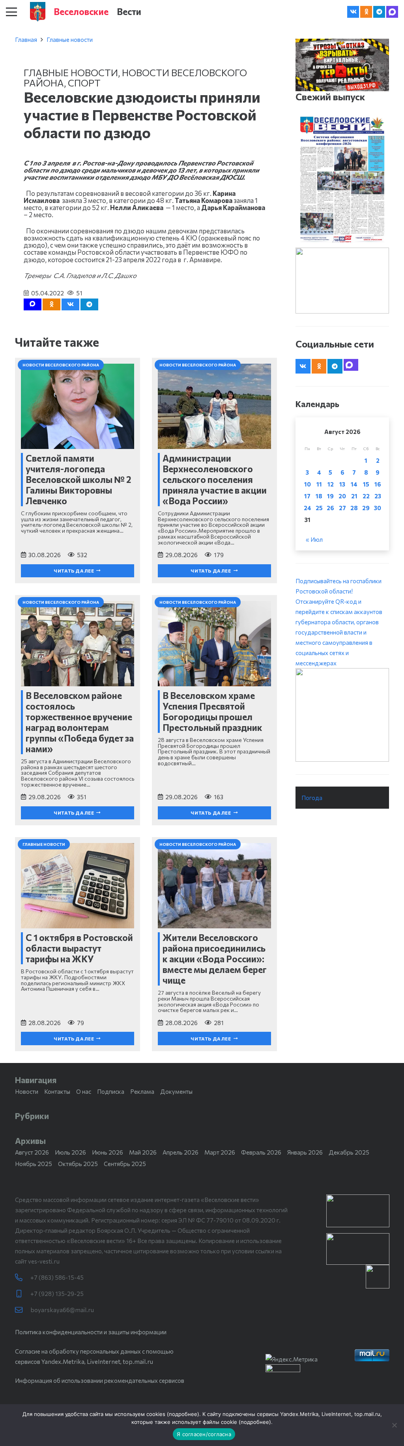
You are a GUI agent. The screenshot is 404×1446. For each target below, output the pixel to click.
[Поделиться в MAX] (32, 304)
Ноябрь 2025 (33, 1163)
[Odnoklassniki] (366, 12)
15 (366, 484)
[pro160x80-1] (357, 1249)
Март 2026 (219, 1152)
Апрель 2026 (180, 1152)
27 (342, 507)
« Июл (314, 539)
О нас (83, 1091)
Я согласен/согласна (204, 1434)
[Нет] (394, 1425)
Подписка (110, 1091)
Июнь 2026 (107, 1152)
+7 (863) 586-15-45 (57, 1277)
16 (377, 484)
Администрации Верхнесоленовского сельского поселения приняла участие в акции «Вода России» (215, 479)
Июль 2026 (70, 1152)
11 (319, 484)
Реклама (142, 1091)
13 (342, 484)
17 (307, 496)
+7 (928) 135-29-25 (57, 1293)
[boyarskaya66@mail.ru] (22, 1310)
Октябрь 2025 (78, 1163)
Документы (176, 1091)
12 (330, 484)
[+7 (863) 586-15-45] (22, 1277)
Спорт (84, 82)
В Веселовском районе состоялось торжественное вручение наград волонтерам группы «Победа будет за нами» (80, 722)
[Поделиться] (70, 304)
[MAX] (392, 12)
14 (354, 484)
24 (307, 507)
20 (342, 496)
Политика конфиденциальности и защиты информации (90, 1331)
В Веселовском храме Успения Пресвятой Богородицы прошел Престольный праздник (212, 711)
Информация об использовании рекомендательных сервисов (99, 1380)
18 (319, 496)
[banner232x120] (357, 1210)
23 (377, 496)
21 (354, 496)
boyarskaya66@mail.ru (62, 1309)
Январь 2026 (305, 1152)
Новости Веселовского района (135, 77)
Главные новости (70, 39)
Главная (26, 39)
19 (330, 496)
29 (366, 507)
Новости (26, 1091)
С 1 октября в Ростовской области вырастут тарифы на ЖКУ (79, 948)
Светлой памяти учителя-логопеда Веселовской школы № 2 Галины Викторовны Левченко (78, 479)
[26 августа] (342, 179)
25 (319, 507)
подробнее (183, 1414)
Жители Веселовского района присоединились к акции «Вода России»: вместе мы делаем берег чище (215, 959)
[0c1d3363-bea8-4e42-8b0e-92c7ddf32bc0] (342, 715)
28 (354, 507)
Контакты (57, 1091)
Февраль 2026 (261, 1152)
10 (307, 484)
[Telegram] (379, 12)
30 (377, 507)
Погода (311, 797)
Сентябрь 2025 (125, 1163)
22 (366, 496)
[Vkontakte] (353, 12)
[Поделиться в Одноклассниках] (51, 304)
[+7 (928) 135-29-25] (22, 1294)
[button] (11, 11)
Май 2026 (143, 1152)
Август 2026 (32, 1152)
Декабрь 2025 (349, 1152)
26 (330, 507)
